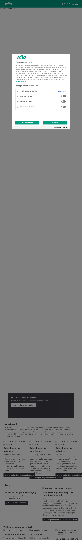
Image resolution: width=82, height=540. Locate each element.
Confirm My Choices (27, 122)
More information (21, 81)
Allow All (55, 122)
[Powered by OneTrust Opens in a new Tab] (61, 128)
